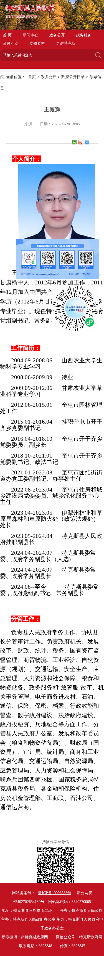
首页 (32, 77)
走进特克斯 (65, 43)
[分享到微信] (74, 142)
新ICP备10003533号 (54, 893)
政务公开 (57, 35)
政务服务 (84, 35)
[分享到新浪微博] (80, 142)
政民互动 (10, 43)
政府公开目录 (73, 77)
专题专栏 (37, 43)
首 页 (7, 35)
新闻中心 (30, 35)
